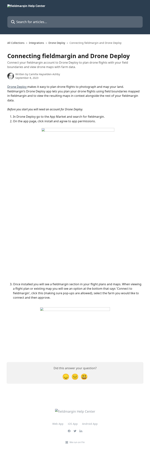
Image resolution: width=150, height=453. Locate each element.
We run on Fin (77, 442)
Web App (57, 424)
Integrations (36, 43)
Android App (90, 424)
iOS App (73, 424)
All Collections (16, 43)
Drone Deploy (56, 43)
